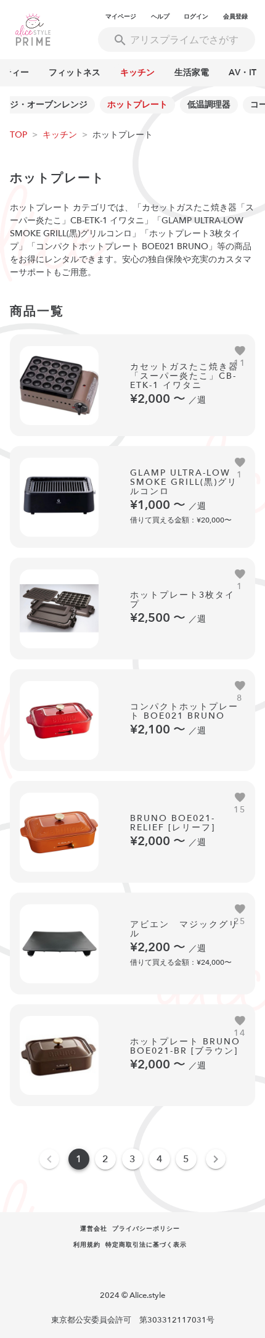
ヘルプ (160, 16)
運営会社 (93, 1228)
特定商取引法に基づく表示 (146, 1245)
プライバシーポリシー (146, 1228)
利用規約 (86, 1245)
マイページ (120, 16)
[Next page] (216, 1159)
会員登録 (235, 16)
